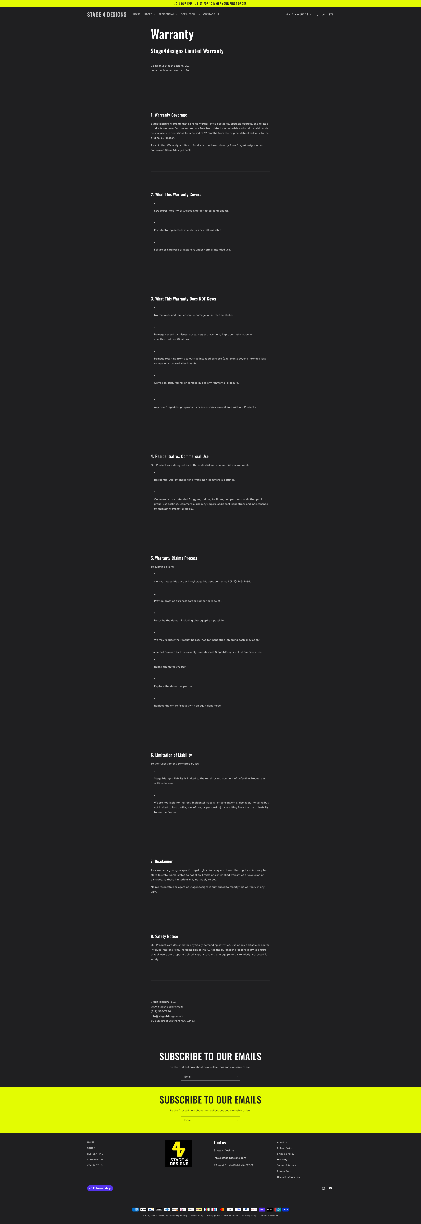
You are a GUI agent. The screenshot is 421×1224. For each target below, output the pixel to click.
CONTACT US (95, 1165)
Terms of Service (286, 1165)
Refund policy (197, 1215)
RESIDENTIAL (95, 1153)
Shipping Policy (285, 1153)
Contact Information (288, 1177)
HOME (90, 1142)
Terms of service (230, 1215)
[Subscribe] (236, 1077)
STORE (91, 1148)
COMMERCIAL (95, 1159)
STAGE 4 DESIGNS (159, 1216)
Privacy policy (213, 1215)
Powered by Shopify (178, 1216)
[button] (149, 14)
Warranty (282, 1159)
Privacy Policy (285, 1171)
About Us (282, 1142)
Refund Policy (285, 1148)
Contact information (269, 1215)
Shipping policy (249, 1215)
